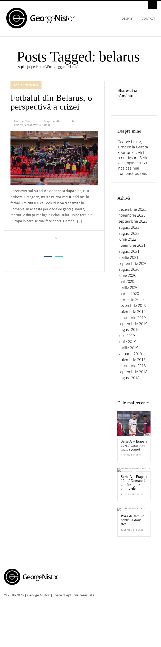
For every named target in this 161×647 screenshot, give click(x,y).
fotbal (46, 124)
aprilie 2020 (128, 287)
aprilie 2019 (128, 347)
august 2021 (128, 251)
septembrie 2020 (132, 263)
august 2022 (128, 233)
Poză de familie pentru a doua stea (132, 520)
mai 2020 (126, 281)
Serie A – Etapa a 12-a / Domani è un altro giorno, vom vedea (134, 483)
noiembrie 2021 (131, 245)
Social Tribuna (26, 85)
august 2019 (128, 329)
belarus (18, 124)
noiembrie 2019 (131, 311)
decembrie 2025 (132, 209)
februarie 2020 (131, 299)
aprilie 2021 (128, 257)
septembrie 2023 (132, 221)
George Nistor (23, 121)
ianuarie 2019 (130, 353)
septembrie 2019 (132, 323)
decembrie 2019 (132, 305)
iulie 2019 (126, 335)
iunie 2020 (127, 275)
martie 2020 (128, 293)
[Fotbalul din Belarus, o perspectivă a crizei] (54, 184)
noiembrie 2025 (131, 215)
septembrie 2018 (132, 371)
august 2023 (128, 227)
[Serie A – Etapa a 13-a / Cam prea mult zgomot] (134, 423)
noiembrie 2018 (131, 359)
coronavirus (33, 124)
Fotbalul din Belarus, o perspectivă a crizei (51, 102)
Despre (127, 18)
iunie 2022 (127, 239)
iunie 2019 (127, 341)
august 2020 (128, 269)
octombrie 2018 (132, 365)
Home (40, 66)
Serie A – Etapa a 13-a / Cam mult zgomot (134, 445)
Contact (148, 18)
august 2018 (128, 377)
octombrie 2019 (132, 317)
